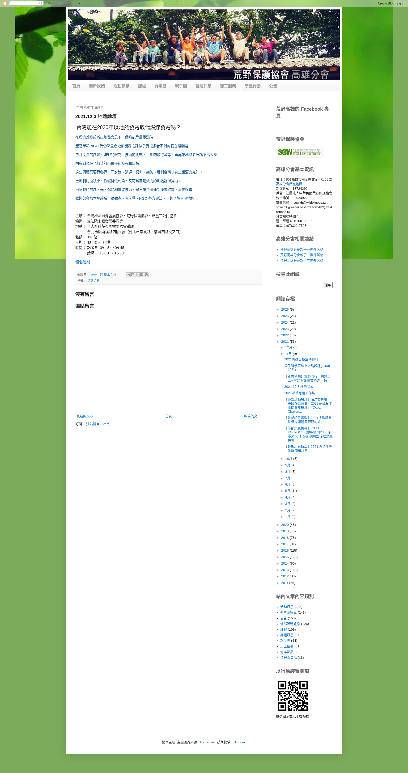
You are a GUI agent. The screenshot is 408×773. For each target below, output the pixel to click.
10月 (289, 458)
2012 (285, 576)
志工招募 (286, 646)
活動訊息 (121, 86)
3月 (288, 504)
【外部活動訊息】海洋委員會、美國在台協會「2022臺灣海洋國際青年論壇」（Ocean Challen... (308, 405)
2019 (285, 531)
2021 (285, 341)
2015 (285, 557)
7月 (288, 478)
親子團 (181, 86)
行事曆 (160, 86)
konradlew (207, 742)
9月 (288, 465)
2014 (285, 563)
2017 (285, 544)
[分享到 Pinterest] (146, 274)
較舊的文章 (252, 416)
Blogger (239, 742)
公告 (273, 86)
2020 (285, 525)
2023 (285, 329)
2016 (285, 550)
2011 (285, 583)
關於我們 (97, 86)
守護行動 (253, 86)
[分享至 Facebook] (141, 274)
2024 (285, 322)
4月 (288, 497)
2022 (285, 335)
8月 (288, 471)
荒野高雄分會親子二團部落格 (301, 255)
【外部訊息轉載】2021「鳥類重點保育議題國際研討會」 (308, 420)
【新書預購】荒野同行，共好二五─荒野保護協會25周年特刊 (307, 378)
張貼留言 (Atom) (98, 424)
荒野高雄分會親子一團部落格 (301, 249)
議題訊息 (204, 86)
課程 (142, 86)
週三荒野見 (288, 612)
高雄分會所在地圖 (289, 184)
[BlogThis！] (132, 274)
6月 (288, 484)
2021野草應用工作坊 (299, 393)
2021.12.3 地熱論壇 (299, 387)
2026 (285, 309)
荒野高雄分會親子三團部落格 (301, 260)
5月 (288, 491)
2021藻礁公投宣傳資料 (301, 359)
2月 (288, 510)
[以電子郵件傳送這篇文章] (128, 274)
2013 (285, 570)
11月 (289, 354)
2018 (285, 538)
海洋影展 (286, 652)
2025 (285, 316)
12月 (289, 347)
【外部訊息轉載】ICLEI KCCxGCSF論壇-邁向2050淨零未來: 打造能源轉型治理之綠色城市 (308, 434)
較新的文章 (84, 416)
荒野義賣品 (288, 657)
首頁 (76, 86)
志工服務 (228, 86)
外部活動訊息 (290, 624)
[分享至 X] (137, 274)
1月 (288, 517)
